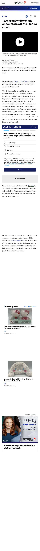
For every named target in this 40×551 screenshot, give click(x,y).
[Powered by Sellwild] (33, 414)
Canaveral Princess (17, 240)
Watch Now (34, 2)
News (4, 16)
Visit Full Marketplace (30, 306)
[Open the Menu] (3, 2)
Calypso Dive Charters (21, 81)
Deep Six (31, 186)
